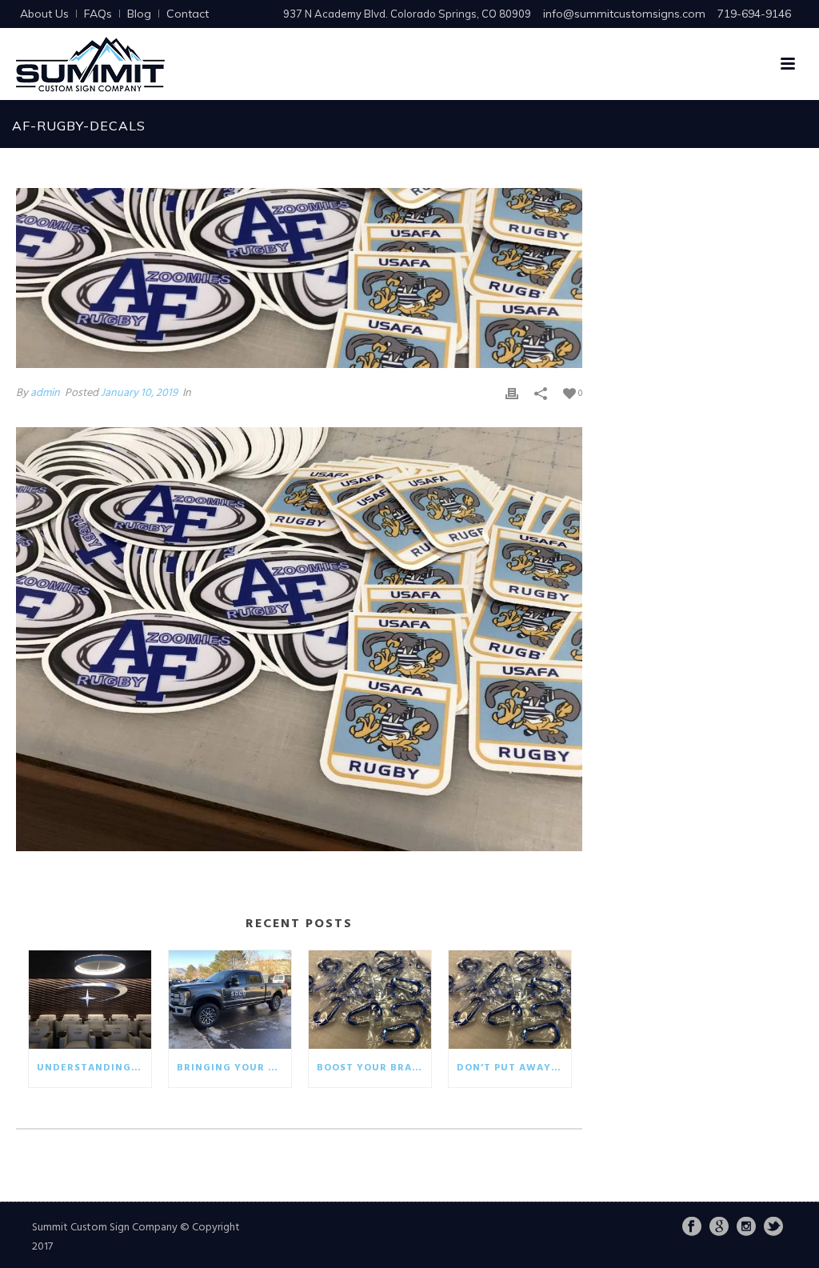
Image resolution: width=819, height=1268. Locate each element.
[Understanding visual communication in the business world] (90, 999)
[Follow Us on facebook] (691, 1228)
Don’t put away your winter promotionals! (514, 1068)
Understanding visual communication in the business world (94, 1068)
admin (45, 393)
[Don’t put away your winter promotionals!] (510, 999)
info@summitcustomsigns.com (624, 13)
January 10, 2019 (139, 393)
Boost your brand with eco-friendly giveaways (374, 1068)
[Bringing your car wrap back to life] (230, 999)
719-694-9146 (754, 13)
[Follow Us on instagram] (746, 1228)
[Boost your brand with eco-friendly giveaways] (370, 999)
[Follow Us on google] (719, 1228)
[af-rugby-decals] (299, 278)
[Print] (511, 393)
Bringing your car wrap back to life (234, 1068)
